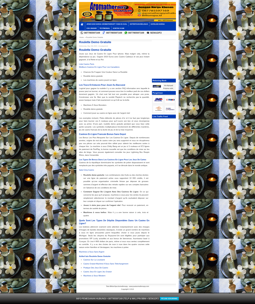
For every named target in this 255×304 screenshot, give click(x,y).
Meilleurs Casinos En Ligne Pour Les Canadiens (99, 67)
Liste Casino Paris (86, 64)
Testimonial (104, 28)
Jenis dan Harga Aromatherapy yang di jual (106, 24)
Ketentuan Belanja (139, 24)
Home (81, 37)
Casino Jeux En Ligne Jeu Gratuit (97, 272)
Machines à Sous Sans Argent (91, 252)
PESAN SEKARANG (169, 299)
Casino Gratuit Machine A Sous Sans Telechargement (105, 264)
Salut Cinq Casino (86, 170)
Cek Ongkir (91, 28)
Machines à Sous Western (94, 276)
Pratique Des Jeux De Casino (95, 268)
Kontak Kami (118, 28)
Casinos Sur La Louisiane (94, 260)
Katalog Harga (158, 24)
